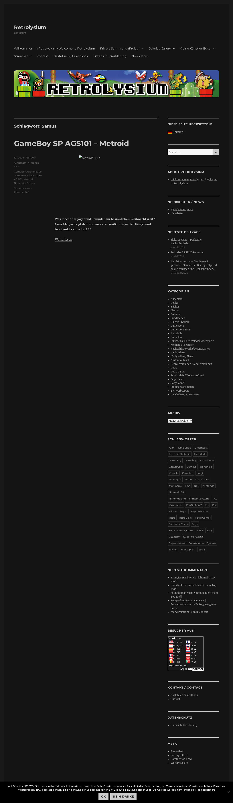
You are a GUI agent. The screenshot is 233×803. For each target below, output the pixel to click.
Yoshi (202, 549)
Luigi (200, 473)
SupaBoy (174, 536)
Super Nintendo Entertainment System (192, 543)
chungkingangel (180, 592)
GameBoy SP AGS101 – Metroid (71, 143)
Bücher (175, 306)
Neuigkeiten (178, 352)
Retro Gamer (178, 371)
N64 (187, 485)
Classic (175, 310)
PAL (214, 498)
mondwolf (177, 585)
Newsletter (140, 56)
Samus (31, 183)
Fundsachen (178, 318)
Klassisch (176, 333)
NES (196, 485)
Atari (172, 447)
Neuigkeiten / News (182, 209)
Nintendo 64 (176, 492)
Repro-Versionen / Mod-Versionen (191, 364)
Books (174, 302)
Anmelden (177, 751)
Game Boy (175, 460)
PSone (173, 511)
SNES (199, 530)
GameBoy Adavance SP (28, 171)
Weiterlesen (63, 239)
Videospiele (188, 549)
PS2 (214, 504)
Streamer (21, 56)
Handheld (206, 466)
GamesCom (177, 325)
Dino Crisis (184, 447)
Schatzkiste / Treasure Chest (187, 375)
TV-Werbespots (180, 390)
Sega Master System (181, 530)
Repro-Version (199, 511)
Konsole (173, 473)
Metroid (28, 179)
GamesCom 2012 (180, 329)
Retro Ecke (185, 517)
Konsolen (176, 337)
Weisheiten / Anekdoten (185, 394)
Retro (174, 367)
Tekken (173, 549)
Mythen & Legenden (182, 344)
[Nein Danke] (228, 792)
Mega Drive (202, 479)
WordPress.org (179, 762)
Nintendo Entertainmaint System (189, 498)
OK (103, 796)
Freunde (175, 314)
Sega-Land (177, 379)
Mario (188, 479)
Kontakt (43, 56)
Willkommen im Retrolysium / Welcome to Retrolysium (54, 48)
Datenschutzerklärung (110, 56)
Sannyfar (176, 577)
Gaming (191, 466)
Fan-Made (200, 454)
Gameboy (191, 460)
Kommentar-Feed (181, 759)
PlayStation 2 (194, 504)
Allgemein (20, 162)
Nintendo (19, 183)
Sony (209, 530)
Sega (195, 524)
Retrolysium (30, 27)
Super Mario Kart (193, 536)
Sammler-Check (178, 524)
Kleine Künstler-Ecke (195, 48)
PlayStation (176, 504)
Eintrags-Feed (179, 755)
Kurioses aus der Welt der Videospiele (192, 341)
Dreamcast (201, 447)
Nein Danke (123, 796)
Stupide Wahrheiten (182, 386)
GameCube (207, 460)
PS (206, 504)
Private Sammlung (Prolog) (119, 48)
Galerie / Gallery (160, 48)
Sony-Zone (177, 383)
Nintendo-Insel (180, 360)
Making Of (175, 479)
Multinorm (175, 485)
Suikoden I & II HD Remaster (187, 252)
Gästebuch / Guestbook (71, 56)
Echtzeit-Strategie (179, 454)
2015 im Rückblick (197, 612)
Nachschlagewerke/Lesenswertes (190, 348)
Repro (183, 511)
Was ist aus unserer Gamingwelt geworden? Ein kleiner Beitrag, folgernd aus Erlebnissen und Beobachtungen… (194, 265)
